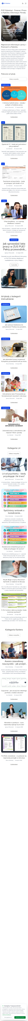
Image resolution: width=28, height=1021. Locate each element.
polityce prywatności (6, 1014)
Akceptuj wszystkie (20, 1017)
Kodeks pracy (5, 85)
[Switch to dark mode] (22, 3)
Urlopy (4, 201)
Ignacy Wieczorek (7, 36)
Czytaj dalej (14, 265)
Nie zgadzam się (8, 1017)
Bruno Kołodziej (10, 363)
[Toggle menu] (25, 3)
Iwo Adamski (9, 148)
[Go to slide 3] (24, 39)
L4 (3, 164)
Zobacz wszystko (14, 79)
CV (3, 122)
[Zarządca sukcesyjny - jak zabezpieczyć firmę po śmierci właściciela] (14, 28)
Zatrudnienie (14, 240)
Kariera (6, 26)
